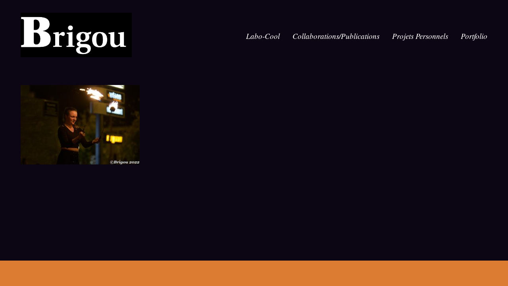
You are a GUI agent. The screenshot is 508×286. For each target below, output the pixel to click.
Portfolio (474, 36)
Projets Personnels (420, 36)
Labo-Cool (263, 36)
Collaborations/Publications (335, 36)
